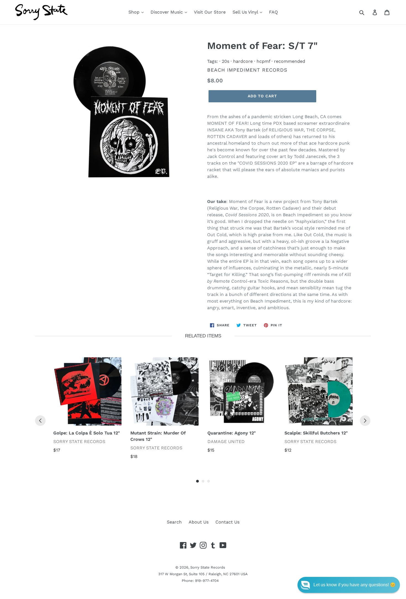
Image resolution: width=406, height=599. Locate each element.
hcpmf (263, 61)
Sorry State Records (207, 567)
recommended (289, 61)
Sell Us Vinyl (246, 12)
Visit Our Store (210, 12)
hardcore (243, 61)
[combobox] (368, 12)
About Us (199, 522)
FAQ (273, 12)
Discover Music (167, 12)
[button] (348, 585)
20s (225, 61)
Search (174, 522)
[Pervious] (40, 420)
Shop (134, 12)
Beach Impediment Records (247, 70)
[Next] (365, 420)
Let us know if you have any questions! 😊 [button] (354, 584)
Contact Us (227, 522)
